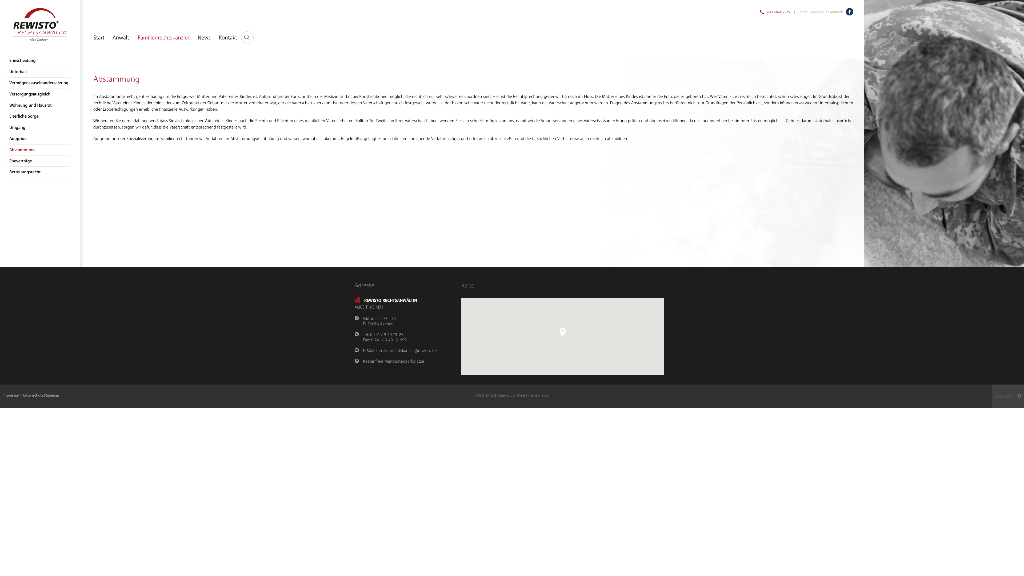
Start (99, 38)
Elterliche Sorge (24, 116)
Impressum (11, 395)
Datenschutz (33, 395)
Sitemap (52, 395)
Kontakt (228, 38)
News (204, 38)
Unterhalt (18, 72)
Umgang (17, 127)
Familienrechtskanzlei (163, 38)
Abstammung (22, 150)
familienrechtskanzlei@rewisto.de (406, 351)
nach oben (1006, 396)
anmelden (81, 396)
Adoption (18, 139)
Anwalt (121, 38)
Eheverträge (20, 161)
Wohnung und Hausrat (30, 105)
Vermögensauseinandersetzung (38, 83)
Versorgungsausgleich (30, 94)
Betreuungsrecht (25, 172)
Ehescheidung (22, 60)
